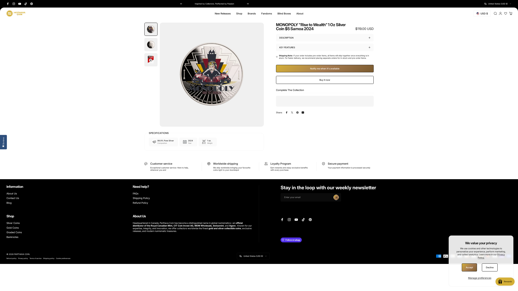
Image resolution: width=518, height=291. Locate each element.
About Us (11, 193)
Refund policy (11, 258)
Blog (9, 202)
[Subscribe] (336, 197)
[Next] (248, 4)
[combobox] (498, 4)
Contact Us (12, 198)
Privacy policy (23, 258)
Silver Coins (13, 223)
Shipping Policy (141, 198)
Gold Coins (12, 227)
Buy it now (324, 80)
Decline (490, 267)
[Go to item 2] (151, 44)
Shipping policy (48, 258)
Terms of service (36, 258)
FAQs (135, 193)
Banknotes (12, 237)
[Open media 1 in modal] (212, 75)
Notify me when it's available (324, 68)
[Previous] (181, 4)
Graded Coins (14, 232)
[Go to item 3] (151, 59)
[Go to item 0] (151, 29)
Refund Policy (140, 202)
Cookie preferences (63, 258)
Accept (469, 267)
